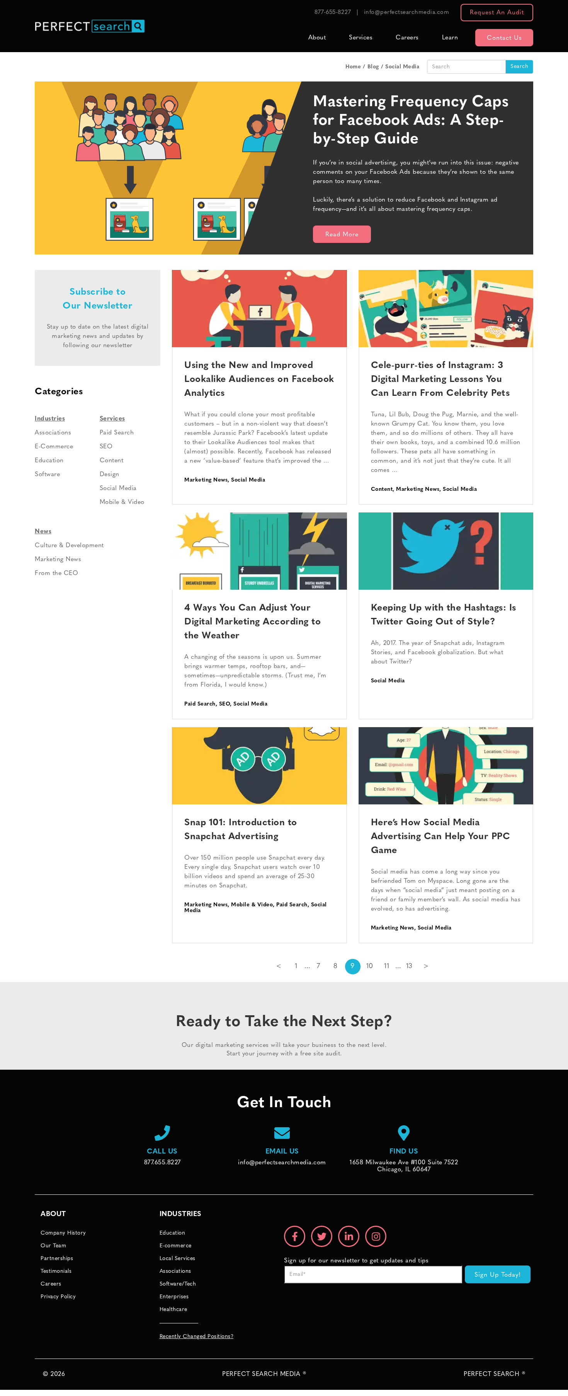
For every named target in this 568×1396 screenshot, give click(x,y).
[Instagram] (375, 1236)
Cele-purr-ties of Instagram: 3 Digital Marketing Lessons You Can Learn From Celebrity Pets (440, 379)
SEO (224, 704)
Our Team (53, 1246)
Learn (450, 38)
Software (47, 475)
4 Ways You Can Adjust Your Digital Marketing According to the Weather (252, 622)
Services (360, 38)
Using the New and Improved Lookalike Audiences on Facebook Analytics (259, 379)
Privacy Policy (58, 1297)
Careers (407, 38)
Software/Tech (178, 1284)
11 (386, 966)
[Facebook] (294, 1236)
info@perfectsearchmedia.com (406, 12)
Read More (342, 235)
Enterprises (174, 1297)
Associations (53, 433)
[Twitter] (321, 1236)
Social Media (248, 480)
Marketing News (206, 480)
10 (369, 966)
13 (409, 966)
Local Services (178, 1259)
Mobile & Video (252, 905)
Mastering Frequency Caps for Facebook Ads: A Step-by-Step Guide (410, 121)
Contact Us (504, 38)
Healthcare (173, 1310)
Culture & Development (69, 546)
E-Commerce (54, 447)
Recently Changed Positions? (197, 1337)
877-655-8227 (333, 12)
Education (49, 461)
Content (382, 489)
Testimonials (56, 1271)
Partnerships (57, 1259)
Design (109, 475)
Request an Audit (497, 13)
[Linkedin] (348, 1236)
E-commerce (176, 1246)
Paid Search (200, 704)
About (317, 38)
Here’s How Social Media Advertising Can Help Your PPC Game (440, 836)
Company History (63, 1233)
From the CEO (56, 573)
